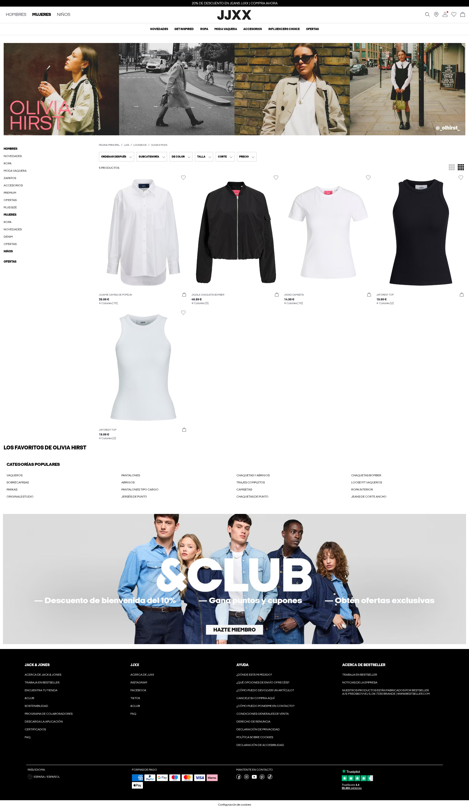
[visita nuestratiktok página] (269, 778)
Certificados (35, 729)
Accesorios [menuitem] (252, 29)
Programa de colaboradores (49, 713)
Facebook (138, 690)
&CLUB (29, 698)
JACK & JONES (37, 665)
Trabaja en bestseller (42, 682)
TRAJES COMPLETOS (250, 482)
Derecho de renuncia (253, 721)
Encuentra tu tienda (41, 690)
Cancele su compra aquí (255, 698)
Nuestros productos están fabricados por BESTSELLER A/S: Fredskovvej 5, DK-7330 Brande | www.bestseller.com (386, 692)
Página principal (109, 145)
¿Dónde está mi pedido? (254, 674)
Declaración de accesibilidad (260, 745)
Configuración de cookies (234, 804)
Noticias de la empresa (359, 682)
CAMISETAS (244, 489)
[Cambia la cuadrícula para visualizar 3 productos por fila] (451, 167)
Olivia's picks (159, 145)
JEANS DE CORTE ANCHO (368, 496)
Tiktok (135, 698)
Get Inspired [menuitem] (184, 29)
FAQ (28, 737)
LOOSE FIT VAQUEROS (366, 482)
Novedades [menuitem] (159, 29)
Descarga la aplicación (44, 721)
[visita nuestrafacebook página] (238, 778)
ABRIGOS (128, 482)
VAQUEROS (14, 475)
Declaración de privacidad (258, 729)
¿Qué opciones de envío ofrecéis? (262, 682)
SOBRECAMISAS (18, 482)
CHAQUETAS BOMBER (366, 475)
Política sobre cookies (254, 737)
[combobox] (116, 156)
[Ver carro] (462, 15)
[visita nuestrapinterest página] (262, 778)
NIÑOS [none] (63, 14)
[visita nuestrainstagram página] (246, 778)
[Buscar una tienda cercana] (436, 16)
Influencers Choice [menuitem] (284, 29)
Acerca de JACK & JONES (43, 674)
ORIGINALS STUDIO (20, 496)
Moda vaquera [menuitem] (225, 29)
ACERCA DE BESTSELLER (363, 665)
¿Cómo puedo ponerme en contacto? (265, 706)
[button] (234, 89)
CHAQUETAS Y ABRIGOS (253, 475)
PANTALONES (130, 475)
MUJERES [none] (41, 14)
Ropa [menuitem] (204, 29)
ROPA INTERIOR (362, 489)
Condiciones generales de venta (262, 713)
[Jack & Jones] (234, 19)
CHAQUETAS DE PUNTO (252, 496)
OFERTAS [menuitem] (312, 29)
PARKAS (12, 489)
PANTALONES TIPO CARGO (140, 489)
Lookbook (140, 145)
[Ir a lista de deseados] (453, 16)
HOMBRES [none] (16, 14)
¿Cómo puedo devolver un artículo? (265, 690)
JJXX (126, 145)
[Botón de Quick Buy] (184, 294)
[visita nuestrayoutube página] (254, 778)
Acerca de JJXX (142, 674)
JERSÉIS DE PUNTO (134, 496)
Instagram (138, 682)
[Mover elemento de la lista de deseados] (183, 177)
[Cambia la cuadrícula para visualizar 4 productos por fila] (460, 167)
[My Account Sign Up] (234, 579)
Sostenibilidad (36, 706)
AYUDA (242, 665)
